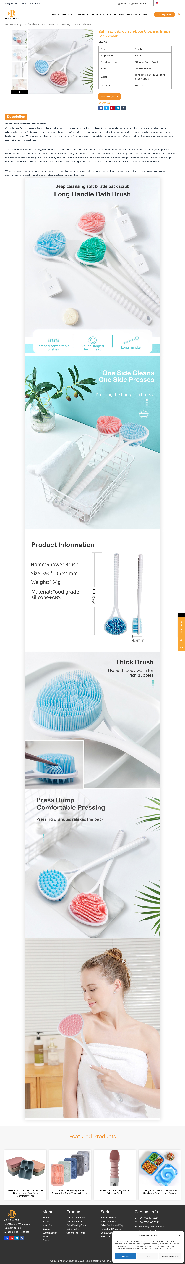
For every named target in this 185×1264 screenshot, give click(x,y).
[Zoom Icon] (90, 32)
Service (46, 1229)
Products (47, 1221)
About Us (47, 1225)
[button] (179, 1235)
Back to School (108, 1217)
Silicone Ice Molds (75, 1232)
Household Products (111, 1229)
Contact (47, 1240)
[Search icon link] (179, 14)
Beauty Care (20, 24)
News (45, 1236)
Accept (125, 1256)
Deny (147, 1256)
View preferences (170, 1256)
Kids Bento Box (74, 1221)
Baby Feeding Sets (76, 1225)
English (162, 3)
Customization (50, 1232)
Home (8, 24)
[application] (74, 14)
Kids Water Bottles (75, 1217)
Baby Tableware (109, 1221)
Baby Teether (73, 1229)
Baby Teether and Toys (112, 1225)
